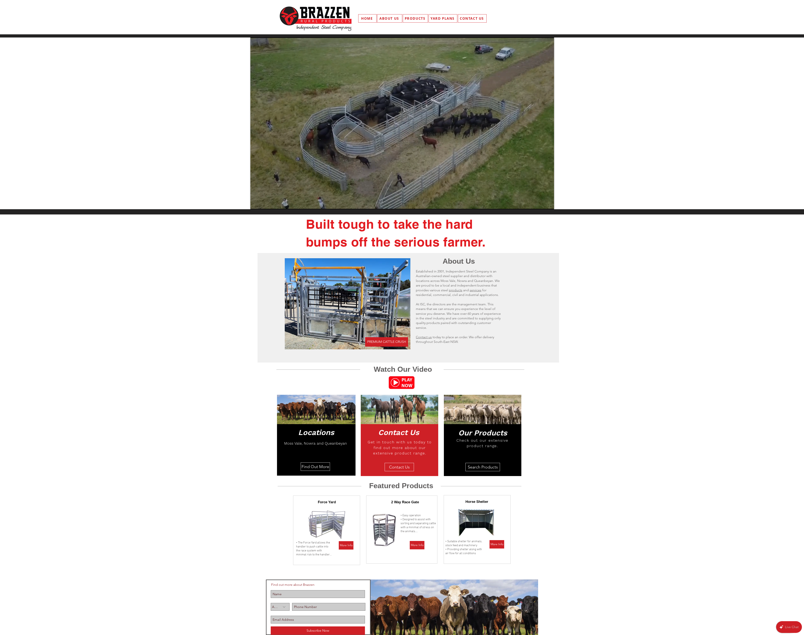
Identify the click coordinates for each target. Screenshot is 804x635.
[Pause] (256, 203)
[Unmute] (263, 203)
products (455, 290)
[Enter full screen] (548, 203)
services (475, 290)
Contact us (424, 337)
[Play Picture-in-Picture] (541, 203)
